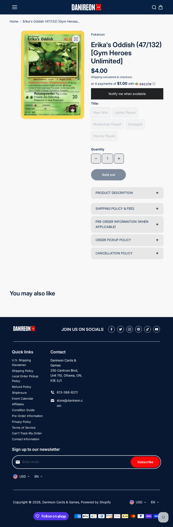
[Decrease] (96, 158)
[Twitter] (120, 329)
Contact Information (25, 439)
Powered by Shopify (96, 502)
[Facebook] (111, 329)
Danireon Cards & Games (60, 502)
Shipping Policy (22, 371)
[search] (154, 7)
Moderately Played (107, 124)
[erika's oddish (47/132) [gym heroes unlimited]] (76, 39)
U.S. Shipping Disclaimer (21, 362)
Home (14, 21)
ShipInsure (19, 392)
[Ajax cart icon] (160, 7)
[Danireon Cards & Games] (86, 7)
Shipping (96, 77)
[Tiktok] (147, 329)
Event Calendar (22, 398)
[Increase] (119, 158)
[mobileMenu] (15, 7)
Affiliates (18, 404)
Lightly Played (125, 112)
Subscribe (145, 462)
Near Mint (100, 112)
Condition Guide (23, 410)
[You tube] (156, 329)
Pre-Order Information (27, 416)
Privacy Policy (21, 421)
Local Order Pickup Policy (25, 378)
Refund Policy (21, 387)
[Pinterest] (138, 329)
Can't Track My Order (27, 433)
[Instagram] (129, 329)
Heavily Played (104, 136)
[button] (127, 83)
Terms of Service (24, 427)
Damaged (135, 124)
